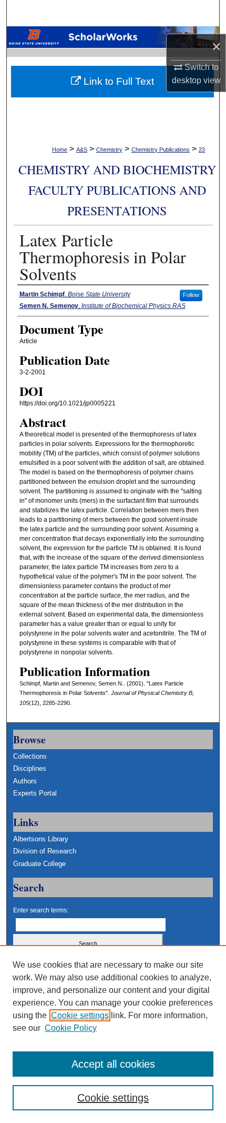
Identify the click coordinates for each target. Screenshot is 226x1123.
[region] (113, 1034)
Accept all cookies (113, 1064)
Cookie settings (80, 1015)
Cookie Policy (71, 1027)
